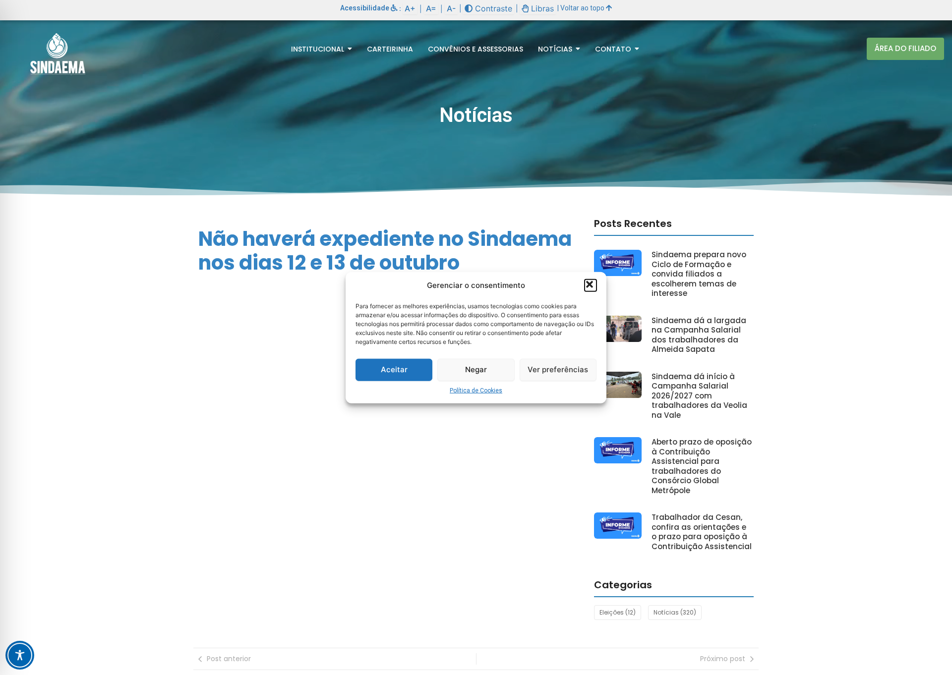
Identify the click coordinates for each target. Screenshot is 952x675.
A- (451, 8)
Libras (541, 8)
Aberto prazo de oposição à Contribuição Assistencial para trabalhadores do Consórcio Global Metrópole (702, 466)
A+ (410, 8)
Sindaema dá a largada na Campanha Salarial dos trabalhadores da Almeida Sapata (699, 335)
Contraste (492, 8)
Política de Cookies (476, 390)
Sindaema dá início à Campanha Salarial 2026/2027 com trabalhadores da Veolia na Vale (699, 396)
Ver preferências (558, 369)
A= (431, 8)
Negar (476, 369)
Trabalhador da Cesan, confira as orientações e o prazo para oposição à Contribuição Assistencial (702, 531)
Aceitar (394, 369)
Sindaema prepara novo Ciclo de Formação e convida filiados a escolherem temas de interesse (699, 274)
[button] (590, 285)
